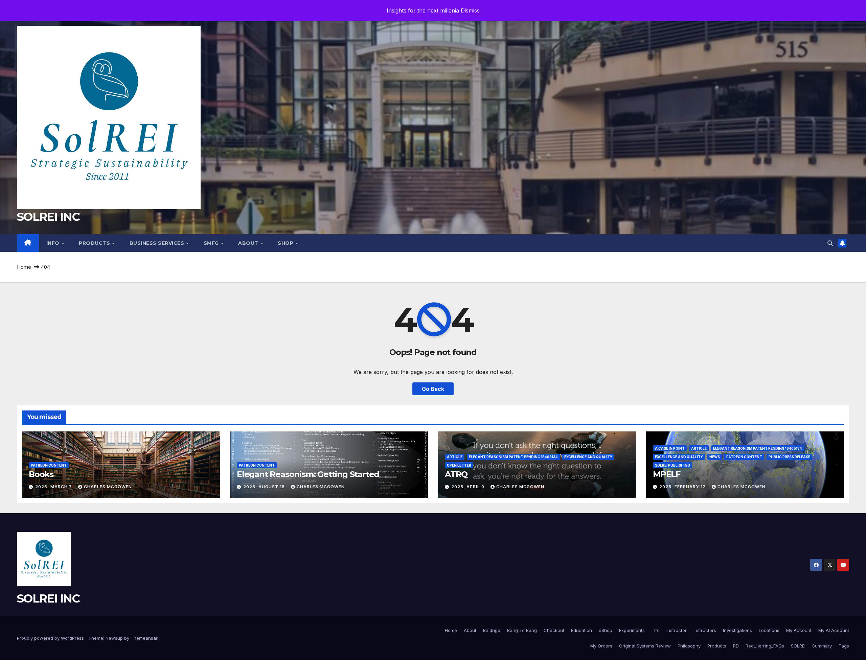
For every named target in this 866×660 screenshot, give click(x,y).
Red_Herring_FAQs (765, 646)
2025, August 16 (264, 486)
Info (53, 243)
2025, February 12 (683, 486)
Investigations (737, 630)
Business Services (158, 243)
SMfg (212, 243)
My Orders (601, 646)
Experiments (632, 630)
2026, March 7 (54, 486)
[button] (830, 243)
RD (736, 646)
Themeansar (144, 638)
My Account (799, 630)
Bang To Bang (522, 630)
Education (581, 630)
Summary (822, 646)
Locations (769, 630)
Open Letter (459, 465)
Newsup (114, 638)
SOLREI (798, 646)
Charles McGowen (108, 486)
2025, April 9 (468, 486)
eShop (605, 630)
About (249, 243)
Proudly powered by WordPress (51, 638)
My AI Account (833, 630)
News (714, 457)
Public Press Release (789, 457)
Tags (844, 646)
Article (454, 457)
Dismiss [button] (470, 10)
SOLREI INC (48, 217)
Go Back (433, 388)
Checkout (554, 630)
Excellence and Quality (588, 457)
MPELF (666, 474)
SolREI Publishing (672, 465)
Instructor (676, 630)
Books (41, 474)
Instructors (704, 630)
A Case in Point (670, 448)
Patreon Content (49, 465)
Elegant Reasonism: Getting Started (308, 474)
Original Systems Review (645, 646)
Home (24, 267)
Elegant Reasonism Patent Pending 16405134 (513, 457)
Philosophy (689, 646)
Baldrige (491, 630)
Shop (286, 243)
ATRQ (456, 474)
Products (95, 243)
